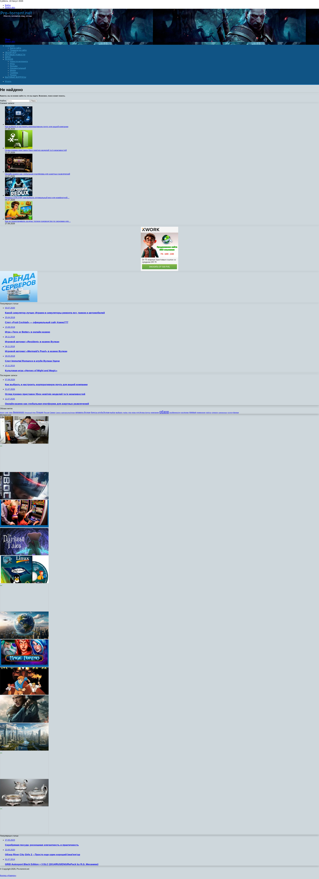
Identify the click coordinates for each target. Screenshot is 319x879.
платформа (184, 412)
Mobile (13, 70)
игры (134, 412)
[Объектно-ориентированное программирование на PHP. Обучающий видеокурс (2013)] (24, 778)
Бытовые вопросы (15, 77)
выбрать (119, 412)
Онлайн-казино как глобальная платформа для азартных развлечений (37, 174)
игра (129, 412)
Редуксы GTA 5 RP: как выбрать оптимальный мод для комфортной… (37, 198)
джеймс (125, 412)
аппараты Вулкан (82, 412)
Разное (9, 59)
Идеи (34, 412)
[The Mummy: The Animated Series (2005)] (24, 694)
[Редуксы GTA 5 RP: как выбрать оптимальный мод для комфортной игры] (18, 195)
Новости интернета (19, 61)
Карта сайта (15, 48)
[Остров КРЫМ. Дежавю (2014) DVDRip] (24, 638)
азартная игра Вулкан (68, 412)
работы (208, 412)
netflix (6, 412)
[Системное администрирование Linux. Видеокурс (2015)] (24, 582)
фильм (236, 412)
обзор (164, 412)
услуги (230, 412)
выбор (112, 412)
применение (201, 412)
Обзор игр (10, 52)
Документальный (18, 68)
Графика (14, 73)
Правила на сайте (18, 50)
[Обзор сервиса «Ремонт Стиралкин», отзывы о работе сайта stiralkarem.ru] (24, 443)
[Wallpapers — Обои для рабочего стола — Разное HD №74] (24, 610)
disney (2, 412)
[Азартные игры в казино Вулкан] (24, 527)
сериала (215, 412)
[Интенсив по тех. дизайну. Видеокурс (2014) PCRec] (24, 834)
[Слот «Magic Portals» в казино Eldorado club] (24, 666)
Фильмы (14, 66)
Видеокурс (18, 412)
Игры (12, 64)
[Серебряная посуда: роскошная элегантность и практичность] (24, 806)
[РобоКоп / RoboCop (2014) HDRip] (24, 499)
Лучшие (39, 412)
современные (222, 412)
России (46, 412)
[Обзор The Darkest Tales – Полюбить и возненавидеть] (24, 554)
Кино (8, 57)
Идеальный (28, 412)
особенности (174, 412)
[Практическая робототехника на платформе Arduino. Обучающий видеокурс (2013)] (24, 471)
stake (11, 412)
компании (155, 412)
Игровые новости (15, 55)
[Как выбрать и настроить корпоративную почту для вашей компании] (18, 124)
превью (192, 412)
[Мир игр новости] (16, 35)
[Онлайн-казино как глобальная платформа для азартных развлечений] (18, 172)
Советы (58, 412)
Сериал (52, 412)
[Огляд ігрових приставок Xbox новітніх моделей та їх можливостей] (18, 148)
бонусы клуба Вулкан (100, 412)
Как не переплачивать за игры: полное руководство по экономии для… (38, 221)
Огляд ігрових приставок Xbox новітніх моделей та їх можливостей (36, 150)
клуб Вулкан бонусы (143, 412)
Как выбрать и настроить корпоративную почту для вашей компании (36, 127)
